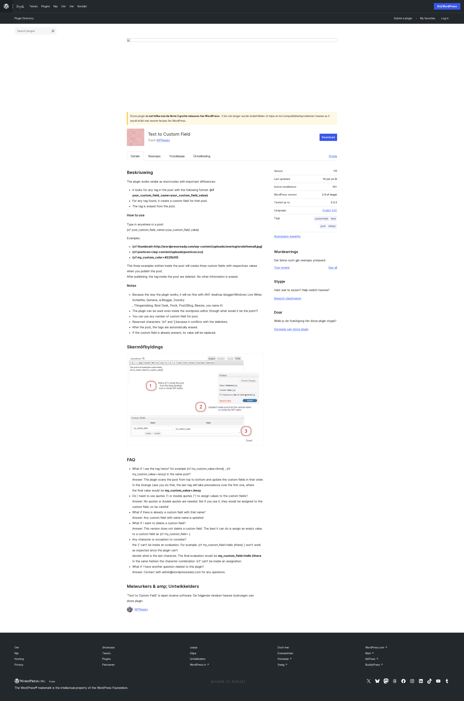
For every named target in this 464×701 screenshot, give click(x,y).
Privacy (18, 664)
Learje (193, 647)
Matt (369, 653)
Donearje (285, 658)
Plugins (106, 658)
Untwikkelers (198, 658)
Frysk (52, 681)
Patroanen (108, 664)
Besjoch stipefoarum (287, 298)
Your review (282, 267)
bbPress (371, 658)
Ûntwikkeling (201, 156)
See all (332, 267)
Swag (282, 664)
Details (135, 156)
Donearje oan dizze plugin (291, 329)
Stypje (333, 156)
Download (328, 137)
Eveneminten (285, 653)
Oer (16, 647)
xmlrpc (332, 226)
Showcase (108, 647)
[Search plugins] (53, 31)
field (333, 218)
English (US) (330, 210)
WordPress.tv (199, 664)
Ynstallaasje (177, 156)
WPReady (163, 140)
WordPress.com (376, 647)
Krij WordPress (447, 6)
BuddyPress (374, 664)
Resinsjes (154, 156)
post (323, 226)
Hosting (19, 658)
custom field (321, 218)
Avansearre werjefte (287, 236)
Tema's (106, 653)
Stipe (193, 653)
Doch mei (283, 647)
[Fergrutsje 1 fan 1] (258, 358)
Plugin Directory (24, 18)
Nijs (16, 653)
